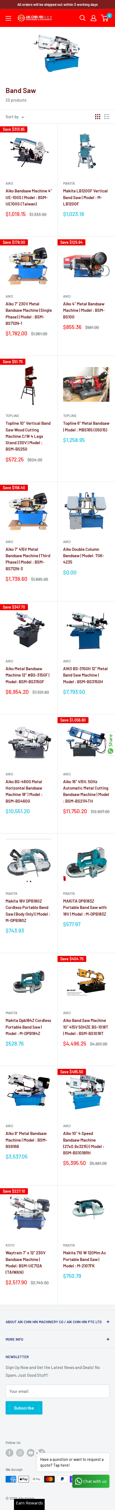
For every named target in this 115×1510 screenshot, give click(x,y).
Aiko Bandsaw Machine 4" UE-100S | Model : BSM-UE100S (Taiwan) (29, 197)
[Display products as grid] (97, 116)
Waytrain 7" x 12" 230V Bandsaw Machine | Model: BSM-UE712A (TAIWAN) (25, 1262)
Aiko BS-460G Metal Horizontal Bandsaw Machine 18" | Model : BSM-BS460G (24, 791)
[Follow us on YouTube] (31, 1453)
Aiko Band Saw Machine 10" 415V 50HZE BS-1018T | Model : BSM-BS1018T (85, 1027)
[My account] (93, 18)
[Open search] (83, 18)
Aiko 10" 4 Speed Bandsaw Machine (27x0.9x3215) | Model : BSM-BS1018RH (83, 1143)
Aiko (9, 183)
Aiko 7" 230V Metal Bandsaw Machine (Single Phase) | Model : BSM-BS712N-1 (29, 313)
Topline (12, 415)
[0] (104, 18)
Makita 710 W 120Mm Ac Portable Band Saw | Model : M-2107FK (84, 1259)
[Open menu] (8, 18)
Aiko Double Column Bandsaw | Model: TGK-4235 (83, 556)
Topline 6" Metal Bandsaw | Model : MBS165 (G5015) (86, 426)
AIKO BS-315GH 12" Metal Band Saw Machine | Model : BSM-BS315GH (85, 675)
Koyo (10, 1245)
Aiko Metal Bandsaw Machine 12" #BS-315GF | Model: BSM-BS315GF (27, 675)
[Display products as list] (106, 116)
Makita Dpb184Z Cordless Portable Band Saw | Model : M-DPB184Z (28, 1027)
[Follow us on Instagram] (20, 1453)
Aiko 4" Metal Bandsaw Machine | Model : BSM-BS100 (84, 310)
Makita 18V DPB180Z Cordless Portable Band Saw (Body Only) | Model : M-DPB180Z (28, 910)
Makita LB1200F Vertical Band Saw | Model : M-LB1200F (85, 197)
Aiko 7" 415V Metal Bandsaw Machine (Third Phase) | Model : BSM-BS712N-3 (28, 559)
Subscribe (24, 1407)
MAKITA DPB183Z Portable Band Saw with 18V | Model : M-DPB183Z (85, 907)
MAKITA (69, 183)
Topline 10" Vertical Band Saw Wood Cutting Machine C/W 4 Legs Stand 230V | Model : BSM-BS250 (28, 436)
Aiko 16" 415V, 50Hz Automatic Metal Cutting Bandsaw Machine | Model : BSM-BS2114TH (86, 791)
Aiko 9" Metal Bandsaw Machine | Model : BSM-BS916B (26, 1140)
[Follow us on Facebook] (9, 1453)
